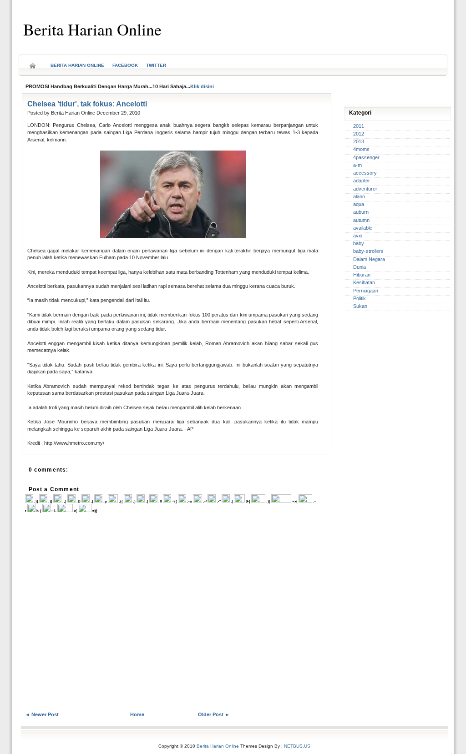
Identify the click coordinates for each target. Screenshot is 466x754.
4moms (361, 149)
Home (32, 62)
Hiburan (361, 274)
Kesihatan (364, 282)
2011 (358, 126)
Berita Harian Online (92, 29)
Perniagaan (365, 290)
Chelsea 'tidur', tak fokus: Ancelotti (87, 104)
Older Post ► (214, 714)
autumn (361, 220)
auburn (361, 212)
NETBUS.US (297, 746)
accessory (365, 173)
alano (359, 196)
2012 (358, 133)
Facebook (125, 65)
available (362, 228)
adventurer (365, 188)
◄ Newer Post (42, 714)
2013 (358, 141)
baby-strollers (368, 251)
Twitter (156, 65)
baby (358, 243)
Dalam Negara (369, 259)
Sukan (360, 306)
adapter (361, 180)
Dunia (359, 267)
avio (357, 235)
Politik (359, 298)
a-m (357, 165)
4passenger (366, 157)
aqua (358, 204)
